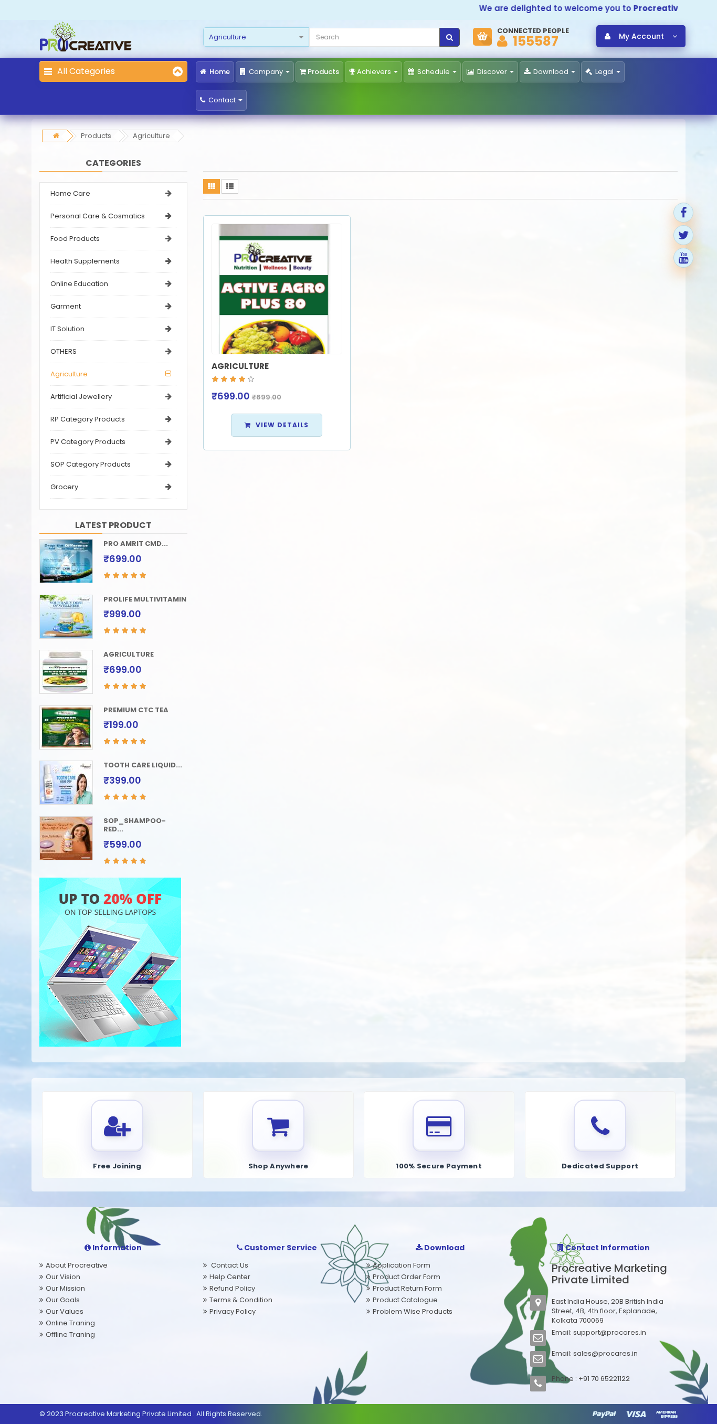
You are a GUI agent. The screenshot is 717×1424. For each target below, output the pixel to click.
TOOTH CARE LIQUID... (142, 765)
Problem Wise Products (412, 1311)
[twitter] (683, 235)
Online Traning (70, 1323)
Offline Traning (70, 1334)
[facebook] (683, 213)
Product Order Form (406, 1277)
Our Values (64, 1311)
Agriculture (151, 136)
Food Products (75, 239)
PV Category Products (87, 442)
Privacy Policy (232, 1311)
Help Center (229, 1277)
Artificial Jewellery (81, 397)
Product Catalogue (405, 1300)
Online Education (79, 284)
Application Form (401, 1265)
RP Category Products (87, 419)
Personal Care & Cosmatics (97, 216)
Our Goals (63, 1300)
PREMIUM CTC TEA (135, 710)
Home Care (70, 193)
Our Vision (63, 1277)
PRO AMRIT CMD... (135, 543)
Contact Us (228, 1265)
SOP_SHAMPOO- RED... (134, 825)
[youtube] (683, 258)
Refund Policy (232, 1288)
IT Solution (67, 329)
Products (323, 72)
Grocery (64, 487)
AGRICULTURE (128, 654)
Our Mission (65, 1288)
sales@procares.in (605, 1353)
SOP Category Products (90, 464)
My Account (641, 36)
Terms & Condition (240, 1300)
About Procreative (77, 1265)
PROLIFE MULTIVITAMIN (144, 599)
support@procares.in (609, 1332)
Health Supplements (85, 261)
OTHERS (63, 351)
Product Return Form (407, 1288)
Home (219, 72)
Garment (65, 306)
